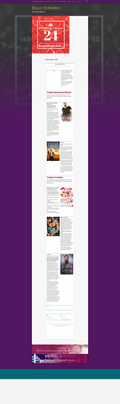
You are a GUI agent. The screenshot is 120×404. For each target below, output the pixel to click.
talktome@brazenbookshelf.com (66, 319)
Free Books (73, 1)
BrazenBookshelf (38, 12)
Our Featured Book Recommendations (37, 1)
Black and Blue (64, 217)
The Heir (49, 254)
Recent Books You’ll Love (48, 1)
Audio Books (69, 1)
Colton (62, 142)
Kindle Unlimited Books (62, 1)
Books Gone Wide (55, 1)
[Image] (66, 112)
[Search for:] (82, 1)
